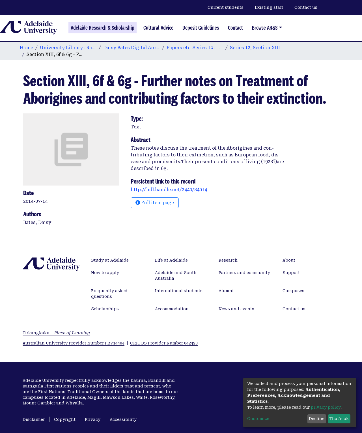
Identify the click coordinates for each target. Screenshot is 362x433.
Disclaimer (34, 419)
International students (178, 290)
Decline (316, 418)
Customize (258, 418)
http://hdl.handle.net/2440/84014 (169, 189)
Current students (226, 7)
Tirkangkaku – (56, 333)
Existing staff (269, 7)
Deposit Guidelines (200, 27)
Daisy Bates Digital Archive (131, 47)
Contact (235, 27)
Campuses (293, 290)
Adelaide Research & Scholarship (102, 27)
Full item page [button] (157, 202)
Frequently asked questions (109, 293)
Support (291, 272)
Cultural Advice (158, 27)
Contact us (305, 7)
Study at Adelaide (110, 260)
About (289, 260)
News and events (236, 309)
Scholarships (105, 309)
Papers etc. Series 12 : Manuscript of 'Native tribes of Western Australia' (195, 47)
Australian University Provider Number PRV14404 (73, 343)
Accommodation (172, 309)
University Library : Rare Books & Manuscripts (68, 47)
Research (228, 260)
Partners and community (244, 272)
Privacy (92, 419)
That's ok (339, 418)
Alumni (226, 290)
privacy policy (326, 407)
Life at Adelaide (171, 260)
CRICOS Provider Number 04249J (164, 343)
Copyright (65, 419)
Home (26, 47)
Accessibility (123, 419)
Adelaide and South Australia (176, 275)
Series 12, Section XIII (255, 47)
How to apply (105, 272)
